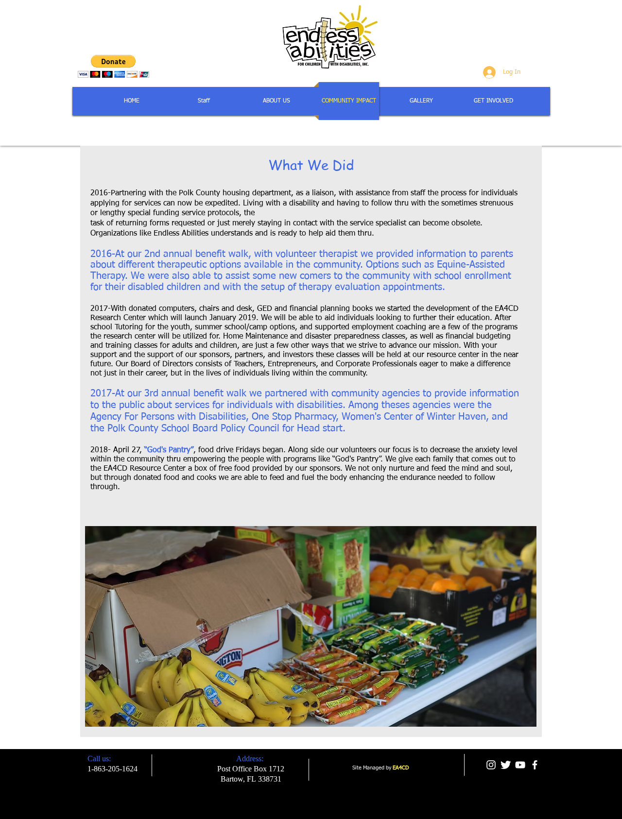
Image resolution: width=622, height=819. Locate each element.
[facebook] (535, 765)
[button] (113, 66)
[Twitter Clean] (506, 765)
